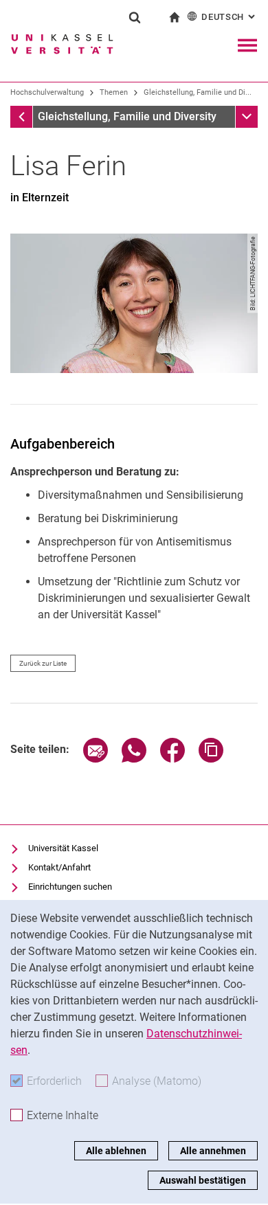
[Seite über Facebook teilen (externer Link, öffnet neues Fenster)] (172, 758)
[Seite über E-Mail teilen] (95, 758)
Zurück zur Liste (43, 663)
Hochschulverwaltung (47, 92)
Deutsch (229, 17)
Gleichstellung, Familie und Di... (198, 92)
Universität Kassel (63, 848)
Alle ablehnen (116, 1150)
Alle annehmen (213, 1150)
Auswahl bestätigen (202, 1180)
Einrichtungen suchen (70, 886)
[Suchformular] (135, 17)
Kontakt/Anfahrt (59, 867)
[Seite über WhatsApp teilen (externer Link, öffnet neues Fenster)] (134, 758)
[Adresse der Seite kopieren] (211, 758)
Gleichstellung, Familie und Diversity (127, 116)
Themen (114, 92)
